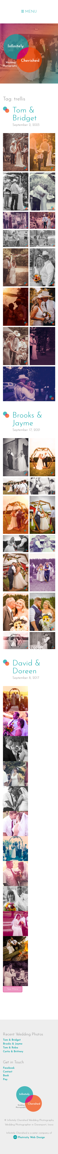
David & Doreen (26, 667)
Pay (5, 1079)
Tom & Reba (10, 1047)
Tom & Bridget (24, 114)
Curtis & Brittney (13, 1051)
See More (12, 989)
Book (6, 1075)
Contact (7, 1071)
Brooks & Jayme (27, 419)
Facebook (9, 1068)
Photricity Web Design (31, 1137)
